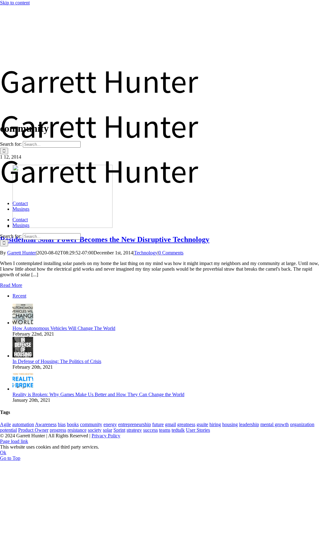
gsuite (202, 424)
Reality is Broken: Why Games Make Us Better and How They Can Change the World (98, 394)
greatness (186, 424)
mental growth (274, 424)
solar (107, 430)
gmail (170, 424)
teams (164, 430)
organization (302, 424)
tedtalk (178, 430)
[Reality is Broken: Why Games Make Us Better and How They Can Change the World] (22, 388)
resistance (77, 430)
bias (62, 424)
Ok (3, 452)
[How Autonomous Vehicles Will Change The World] (22, 322)
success (150, 430)
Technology (146, 252)
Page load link (14, 441)
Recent (19, 295)
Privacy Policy (106, 435)
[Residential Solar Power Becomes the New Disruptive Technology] (62, 226)
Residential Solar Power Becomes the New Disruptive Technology (104, 239)
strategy (134, 430)
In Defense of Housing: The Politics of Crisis (56, 361)
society (95, 430)
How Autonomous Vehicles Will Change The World (63, 328)
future (158, 424)
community (91, 424)
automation (23, 424)
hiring (215, 424)
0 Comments (170, 252)
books (73, 424)
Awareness (46, 424)
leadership (249, 424)
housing (230, 424)
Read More (11, 285)
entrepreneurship (134, 424)
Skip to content (15, 2)
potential (8, 430)
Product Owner (33, 430)
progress (58, 430)
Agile (5, 424)
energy (110, 424)
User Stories (198, 430)
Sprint (119, 430)
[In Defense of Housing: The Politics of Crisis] (22, 355)
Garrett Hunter (21, 252)
